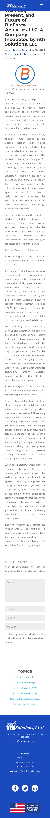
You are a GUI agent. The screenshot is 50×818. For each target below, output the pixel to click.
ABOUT (21, 734)
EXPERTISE (11, 734)
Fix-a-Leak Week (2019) (25, 687)
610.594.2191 (29, 766)
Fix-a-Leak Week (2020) (25, 693)
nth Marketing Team (17, 50)
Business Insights (13, 54)
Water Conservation (25, 704)
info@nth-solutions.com (29, 771)
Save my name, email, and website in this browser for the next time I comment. (25, 638)
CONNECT (25, 737)
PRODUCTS (30, 734)
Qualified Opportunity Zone (25, 698)
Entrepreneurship (32, 54)
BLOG (39, 734)
